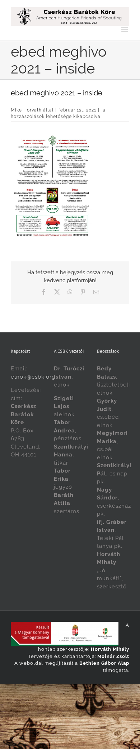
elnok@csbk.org (33, 377)
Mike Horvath (26, 110)
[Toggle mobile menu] (125, 29)
